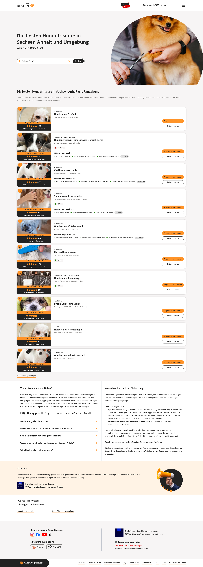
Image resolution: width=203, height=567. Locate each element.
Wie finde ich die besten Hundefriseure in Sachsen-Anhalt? (58, 428)
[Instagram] (32, 535)
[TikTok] (50, 535)
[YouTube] (44, 535)
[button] (173, 121)
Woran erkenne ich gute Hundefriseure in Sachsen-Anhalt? (58, 443)
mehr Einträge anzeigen (26, 376)
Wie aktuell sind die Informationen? (58, 450)
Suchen (78, 61)
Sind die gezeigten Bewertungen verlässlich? (58, 436)
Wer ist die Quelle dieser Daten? (58, 421)
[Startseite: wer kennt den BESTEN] (25, 5)
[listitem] (25, 511)
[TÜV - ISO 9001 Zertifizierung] (20, 485)
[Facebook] (38, 535)
